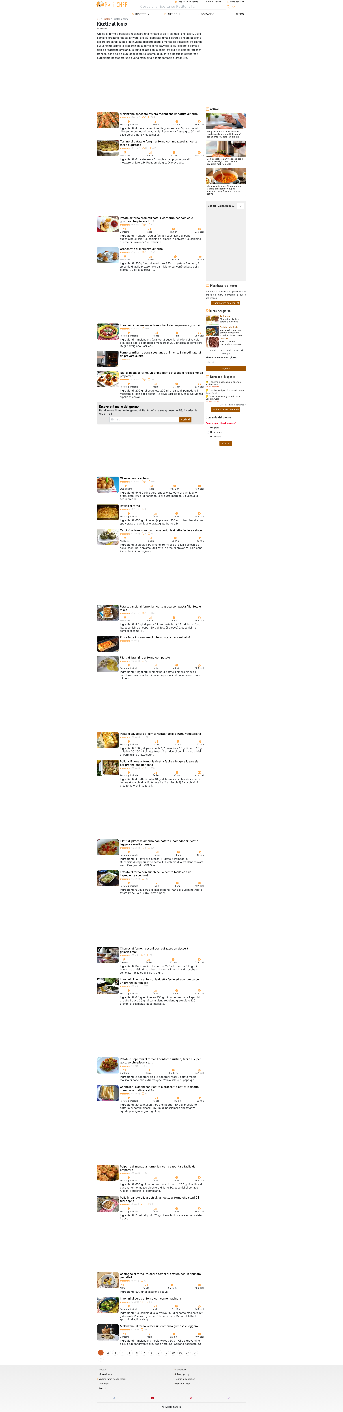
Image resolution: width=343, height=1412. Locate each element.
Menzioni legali (182, 1383)
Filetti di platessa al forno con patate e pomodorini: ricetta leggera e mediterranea (159, 842)
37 (187, 1352)
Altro (239, 14)
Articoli (173, 14)
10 (165, 1352)
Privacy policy (182, 1374)
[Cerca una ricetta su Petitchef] (228, 6)
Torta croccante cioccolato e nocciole (230, 342)
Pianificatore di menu (224, 303)
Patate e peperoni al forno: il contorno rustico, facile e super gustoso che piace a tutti (160, 1060)
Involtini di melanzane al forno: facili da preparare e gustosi (160, 325)
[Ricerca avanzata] (233, 7)
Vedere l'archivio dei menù (224, 350)
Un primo (215, 427)
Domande (207, 14)
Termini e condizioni (185, 1379)
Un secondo (216, 432)
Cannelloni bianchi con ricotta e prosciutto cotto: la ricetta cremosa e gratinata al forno (159, 1088)
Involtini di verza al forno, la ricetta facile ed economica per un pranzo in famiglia (160, 981)
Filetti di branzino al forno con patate (145, 657)
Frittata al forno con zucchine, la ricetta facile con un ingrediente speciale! (155, 873)
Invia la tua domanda (227, 409)
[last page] (101, 1359)
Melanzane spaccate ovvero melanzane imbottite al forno (159, 114)
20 (173, 1352)
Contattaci (180, 1369)
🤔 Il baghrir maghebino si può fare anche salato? (223, 383)
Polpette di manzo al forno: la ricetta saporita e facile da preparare (157, 1168)
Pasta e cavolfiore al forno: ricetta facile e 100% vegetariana (160, 733)
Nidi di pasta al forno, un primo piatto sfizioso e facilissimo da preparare (161, 374)
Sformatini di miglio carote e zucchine (229, 320)
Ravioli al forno (130, 505)
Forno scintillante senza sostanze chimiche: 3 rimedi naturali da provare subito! (161, 354)
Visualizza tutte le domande (232, 405)
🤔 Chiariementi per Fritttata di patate (225, 390)
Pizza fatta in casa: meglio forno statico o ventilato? (155, 637)
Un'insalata (215, 436)
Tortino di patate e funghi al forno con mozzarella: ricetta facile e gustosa (158, 143)
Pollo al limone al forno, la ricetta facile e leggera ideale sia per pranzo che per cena (159, 763)
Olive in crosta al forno (135, 478)
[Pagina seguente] (195, 1353)
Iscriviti (185, 419)
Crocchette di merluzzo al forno (141, 249)
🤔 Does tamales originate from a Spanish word (223, 397)
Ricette (140, 14)
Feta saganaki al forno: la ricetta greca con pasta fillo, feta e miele (160, 608)
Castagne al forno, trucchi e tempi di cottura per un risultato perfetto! (160, 1275)
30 (180, 1352)
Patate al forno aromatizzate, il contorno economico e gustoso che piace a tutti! (156, 219)
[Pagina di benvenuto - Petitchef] (98, 19)
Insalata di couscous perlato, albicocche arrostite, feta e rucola (231, 332)
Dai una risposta (212, 387)
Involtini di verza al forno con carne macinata (150, 1298)
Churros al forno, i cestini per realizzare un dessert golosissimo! (154, 950)
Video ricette (105, 1374)
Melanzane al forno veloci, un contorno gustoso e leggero (159, 1326)
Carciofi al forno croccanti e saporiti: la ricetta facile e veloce (161, 530)
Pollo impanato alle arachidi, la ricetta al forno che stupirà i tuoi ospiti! (159, 1199)
